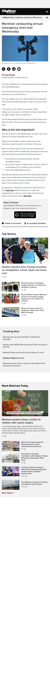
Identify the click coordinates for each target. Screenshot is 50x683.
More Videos (7, 493)
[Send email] (19, 69)
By (8, 75)
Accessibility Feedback (36, 223)
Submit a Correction (13, 223)
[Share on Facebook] (8, 69)
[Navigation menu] (47, 11)
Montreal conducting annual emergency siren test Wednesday (22, 27)
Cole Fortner (10, 75)
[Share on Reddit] (14, 69)
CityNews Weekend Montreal (28, 17)
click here (10, 190)
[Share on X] (3, 69)
